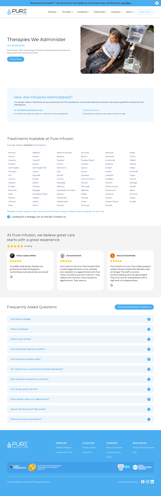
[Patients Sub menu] (57, 12)
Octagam (109, 179)
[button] (80, 319)
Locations (115, 12)
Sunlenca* (109, 194)
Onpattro (12, 183)
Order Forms (145, 12)
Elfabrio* (133, 160)
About (129, 12)
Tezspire (36, 198)
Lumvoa (11, 179)
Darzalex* (60, 160)
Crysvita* (36, 160)
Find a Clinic (15, 59)
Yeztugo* (60, 205)
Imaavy (108, 171)
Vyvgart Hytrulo (111, 201)
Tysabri (132, 198)
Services (61, 443)
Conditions (82, 12)
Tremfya (84, 198)
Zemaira (108, 205)
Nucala (35, 179)
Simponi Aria (110, 190)
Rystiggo (36, 190)
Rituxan (133, 186)
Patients (52, 12)
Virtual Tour (87, 452)
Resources (140, 443)
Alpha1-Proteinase (64, 153)
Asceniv (11, 156)
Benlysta (60, 156)
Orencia (84, 183)
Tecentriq (133, 194)
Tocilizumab (61, 198)
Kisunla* (60, 175)
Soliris (10, 194)
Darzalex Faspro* (88, 160)
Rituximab (12, 190)
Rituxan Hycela (111, 186)
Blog (135, 452)
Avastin (36, 156)
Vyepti (83, 201)
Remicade (85, 186)
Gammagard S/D (40, 168)
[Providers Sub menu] (72, 12)
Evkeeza (84, 164)
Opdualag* (61, 183)
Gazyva (84, 168)
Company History (113, 452)
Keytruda (36, 175)
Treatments (99, 12)
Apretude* (109, 153)
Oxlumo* (108, 183)
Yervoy (35, 205)
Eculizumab (110, 160)
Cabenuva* (109, 156)
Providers (66, 12)
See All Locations (89, 448)
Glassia (132, 168)
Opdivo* (36, 183)
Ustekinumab (62, 201)
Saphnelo (85, 190)
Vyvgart (133, 201)
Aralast (132, 153)
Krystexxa (85, 175)
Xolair (10, 205)
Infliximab (134, 171)
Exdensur (109, 164)
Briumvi (84, 156)
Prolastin (36, 186)
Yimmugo (85, 205)
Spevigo (60, 194)
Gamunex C (61, 168)
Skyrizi (132, 190)
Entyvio (36, 164)
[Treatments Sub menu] (106, 12)
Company (112, 443)
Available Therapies (63, 448)
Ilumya (84, 171)
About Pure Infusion (114, 448)
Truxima (108, 198)
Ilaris (58, 171)
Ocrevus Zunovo (88, 179)
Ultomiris (12, 201)
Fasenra (133, 164)
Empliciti (11, 164)
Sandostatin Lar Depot (66, 190)
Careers (109, 457)
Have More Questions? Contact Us (134, 307)
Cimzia (132, 156)
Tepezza (11, 198)
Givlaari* (108, 168)
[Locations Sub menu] (121, 12)
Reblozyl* (60, 186)
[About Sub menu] (133, 12)
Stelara (84, 194)
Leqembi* (109, 175)
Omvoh (133, 179)
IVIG (10, 175)
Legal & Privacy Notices (128, 482)
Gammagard (13, 168)
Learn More (126, 3)
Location (88, 443)
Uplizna (36, 201)
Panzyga (133, 183)
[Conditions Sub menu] (89, 12)
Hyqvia (35, 171)
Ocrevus (60, 179)
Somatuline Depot (40, 194)
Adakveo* (36, 153)
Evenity (60, 164)
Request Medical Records (143, 448)
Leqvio (132, 175)
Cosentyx (12, 160)
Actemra (11, 153)
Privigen (11, 186)
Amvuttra (85, 153)
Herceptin (12, 171)
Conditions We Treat (64, 452)
